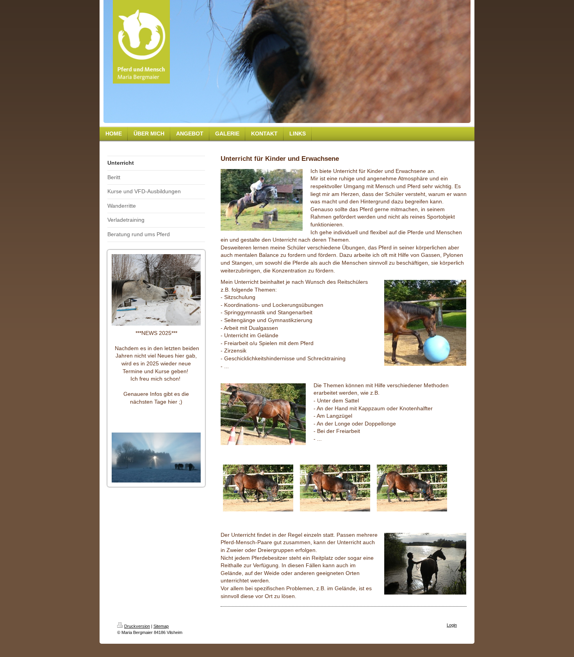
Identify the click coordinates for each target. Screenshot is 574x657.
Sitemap (161, 626)
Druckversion (137, 626)
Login (452, 625)
